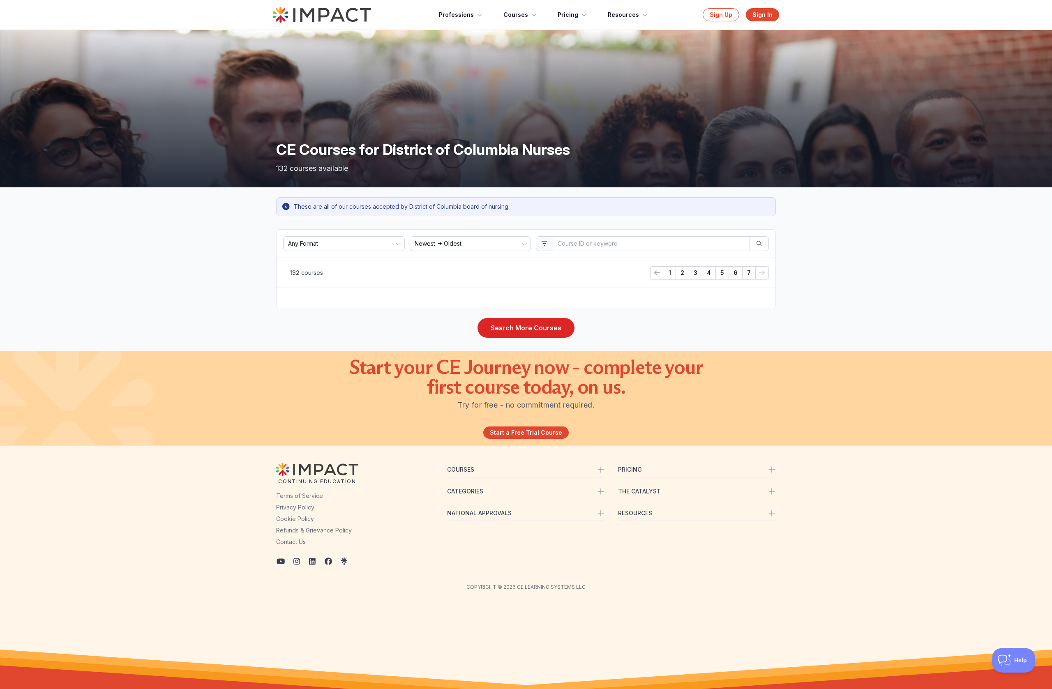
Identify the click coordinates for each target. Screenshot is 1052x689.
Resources (623, 14)
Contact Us (291, 541)
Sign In (762, 14)
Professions (456, 14)
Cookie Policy (295, 518)
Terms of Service (299, 495)
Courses (515, 14)
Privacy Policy (295, 507)
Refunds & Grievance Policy (314, 530)
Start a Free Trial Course (526, 432)
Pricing (568, 14)
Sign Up (721, 14)
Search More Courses (526, 328)
